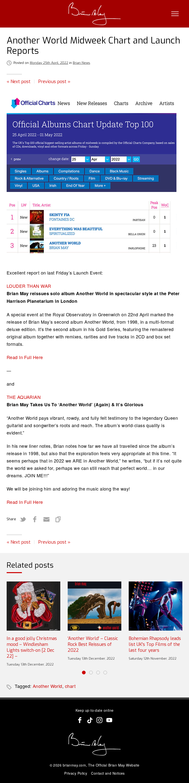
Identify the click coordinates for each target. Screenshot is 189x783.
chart (70, 686)
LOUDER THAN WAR (29, 286)
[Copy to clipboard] (58, 519)
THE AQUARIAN (24, 397)
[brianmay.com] (94, 14)
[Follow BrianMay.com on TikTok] (89, 720)
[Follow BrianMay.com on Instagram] (99, 720)
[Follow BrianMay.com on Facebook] (80, 720)
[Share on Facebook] (35, 519)
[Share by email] (46, 519)
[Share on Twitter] (23, 519)
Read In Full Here (25, 357)
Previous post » (54, 82)
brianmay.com (74, 765)
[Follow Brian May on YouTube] (109, 720)
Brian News (81, 63)
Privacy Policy (75, 773)
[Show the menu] (175, 13)
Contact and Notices (108, 773)
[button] (83, 672)
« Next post (19, 82)
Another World (47, 686)
